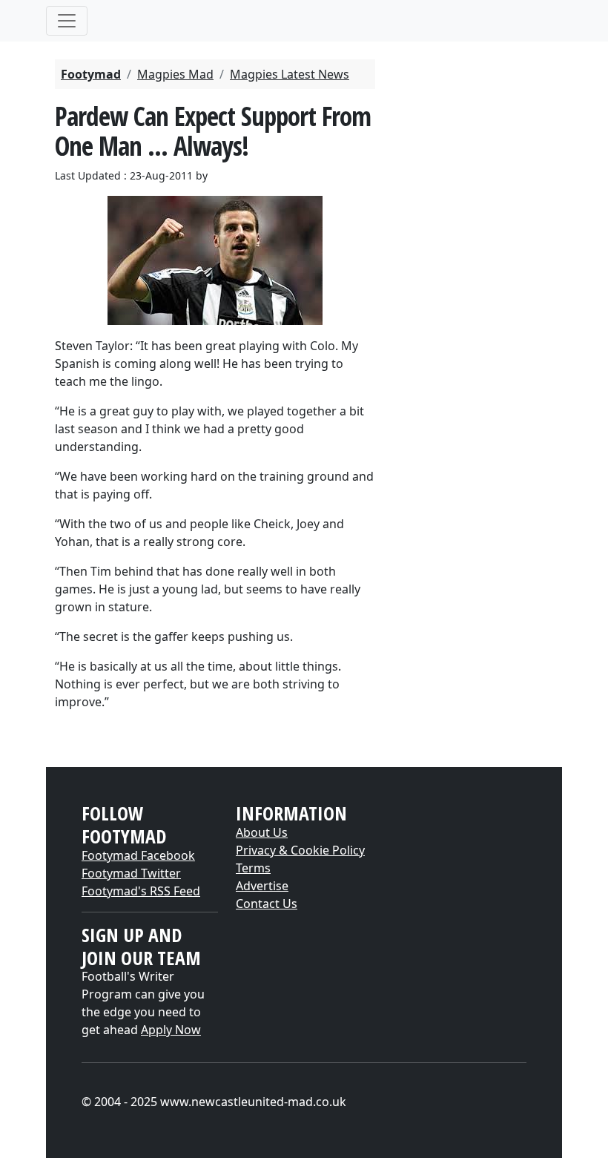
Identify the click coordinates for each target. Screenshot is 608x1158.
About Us (262, 832)
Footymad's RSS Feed (141, 891)
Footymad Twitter (131, 873)
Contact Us (266, 903)
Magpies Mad (175, 74)
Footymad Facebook (138, 855)
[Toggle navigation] (66, 21)
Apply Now (171, 1030)
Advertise (262, 886)
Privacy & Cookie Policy (300, 850)
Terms (253, 868)
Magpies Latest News (289, 74)
